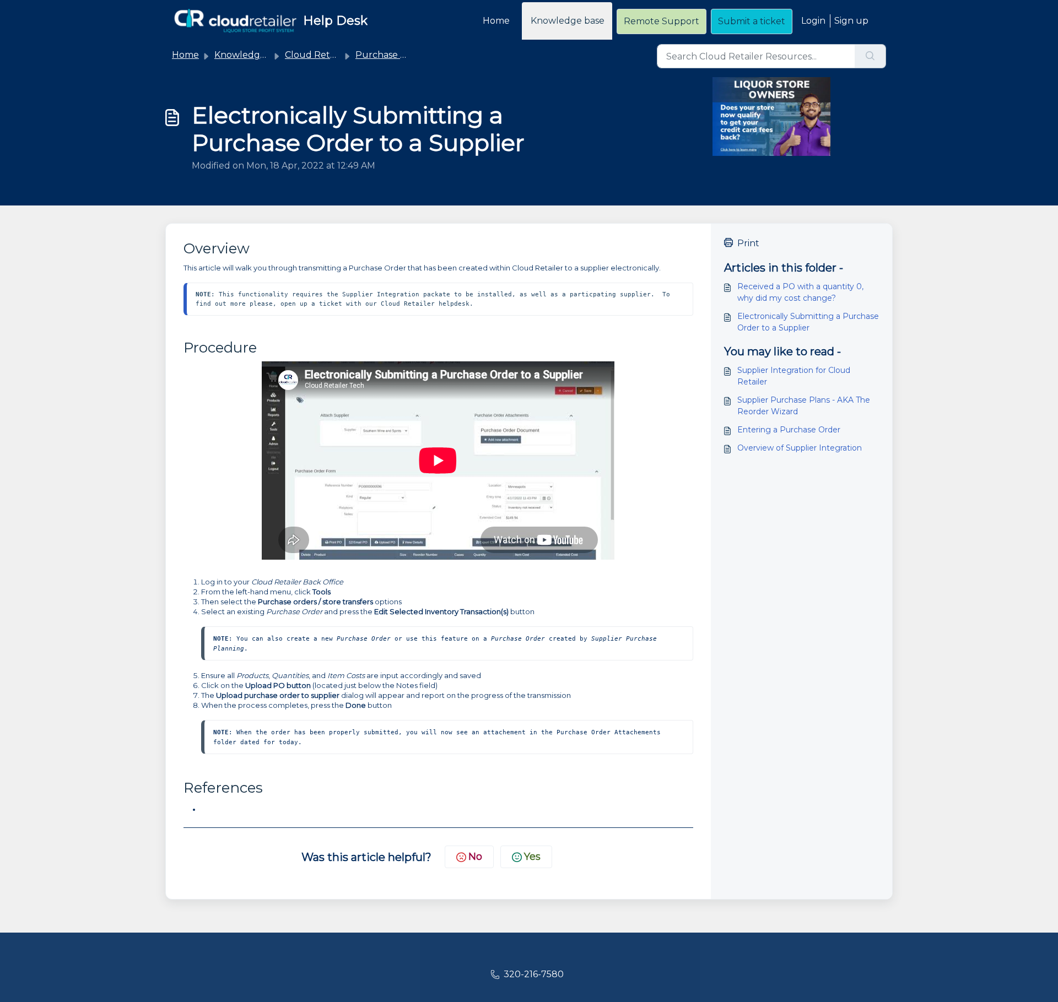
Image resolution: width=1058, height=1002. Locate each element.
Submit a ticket (751, 21)
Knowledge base (567, 20)
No (475, 857)
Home (496, 20)
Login (813, 20)
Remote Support (661, 21)
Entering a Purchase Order (788, 430)
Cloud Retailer (317, 55)
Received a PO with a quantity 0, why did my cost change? (800, 292)
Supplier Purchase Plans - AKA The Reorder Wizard (803, 405)
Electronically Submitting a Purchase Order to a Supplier (808, 322)
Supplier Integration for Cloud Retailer (793, 376)
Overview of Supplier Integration (799, 448)
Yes (532, 857)
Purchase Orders (393, 55)
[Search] (870, 56)
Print (748, 243)
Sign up (851, 20)
